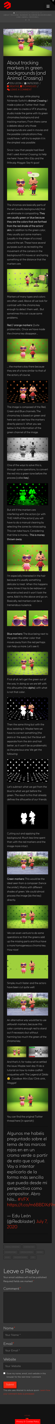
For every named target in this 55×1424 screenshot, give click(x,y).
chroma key (29, 1247)
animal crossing (12, 1247)
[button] (48, 6)
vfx (32, 1257)
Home (27, 1416)
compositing (10, 1252)
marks (39, 1252)
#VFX (23, 1199)
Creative (14, 86)
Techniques (29, 86)
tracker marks (20, 1257)
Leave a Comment (21, 89)
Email (8, 1343)
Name (9, 1328)
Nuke (7, 1257)
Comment (12, 1288)
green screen (27, 1252)
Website (9, 1359)
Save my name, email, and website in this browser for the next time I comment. (26, 1375)
